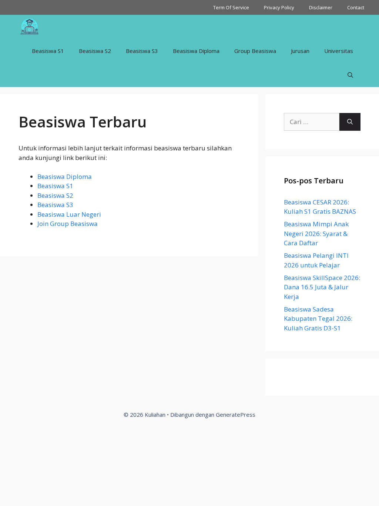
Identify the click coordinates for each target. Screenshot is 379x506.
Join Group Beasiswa (67, 223)
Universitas (338, 50)
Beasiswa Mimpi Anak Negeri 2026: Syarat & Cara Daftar (316, 233)
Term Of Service (231, 7)
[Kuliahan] (29, 27)
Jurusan (300, 50)
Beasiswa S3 (142, 50)
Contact (355, 7)
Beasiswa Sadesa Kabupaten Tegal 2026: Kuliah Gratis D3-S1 (318, 318)
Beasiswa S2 (95, 50)
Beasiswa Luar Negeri (69, 214)
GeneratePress (235, 414)
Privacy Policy (279, 7)
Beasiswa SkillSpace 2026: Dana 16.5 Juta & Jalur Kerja (322, 287)
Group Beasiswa (255, 50)
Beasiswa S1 (48, 50)
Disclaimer (320, 7)
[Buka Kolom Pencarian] (350, 75)
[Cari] (349, 122)
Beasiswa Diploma (196, 50)
